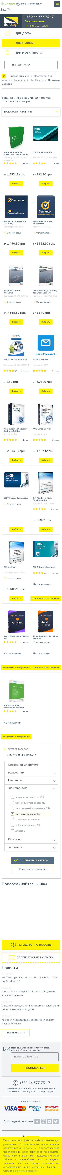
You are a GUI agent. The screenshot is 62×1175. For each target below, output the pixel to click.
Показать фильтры (18, 111)
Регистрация (35, 4)
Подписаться (35, 1068)
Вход (23, 4)
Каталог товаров (17, 749)
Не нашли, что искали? (34, 945)
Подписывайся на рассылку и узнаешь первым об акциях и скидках (30, 1049)
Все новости (16, 1033)
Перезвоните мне (35, 21)
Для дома (23, 33)
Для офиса (24, 43)
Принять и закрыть (26, 1171)
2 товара (10, 4)
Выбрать (16, 184)
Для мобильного (29, 53)
